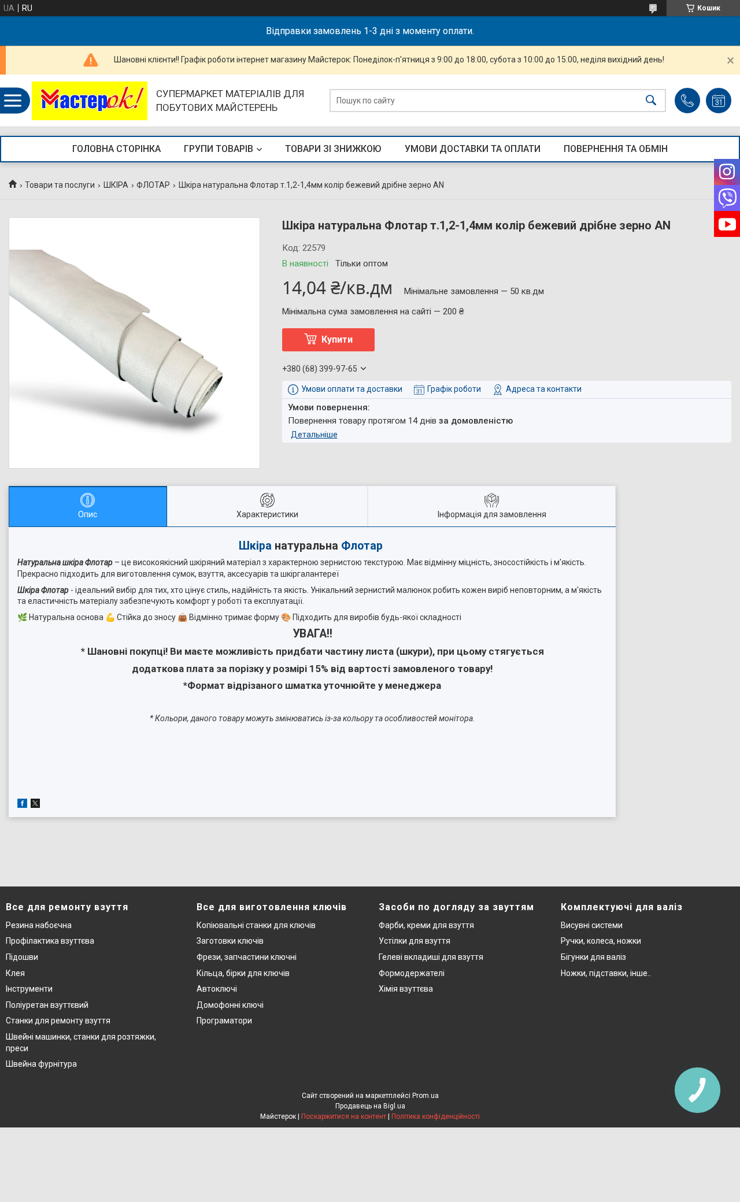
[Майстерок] (89, 100)
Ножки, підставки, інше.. (606, 973)
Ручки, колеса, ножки (601, 940)
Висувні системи (592, 925)
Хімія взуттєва (406, 988)
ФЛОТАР (153, 185)
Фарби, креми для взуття (426, 925)
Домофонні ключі (230, 1005)
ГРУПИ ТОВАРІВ (218, 148)
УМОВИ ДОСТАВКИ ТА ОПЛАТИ (473, 148)
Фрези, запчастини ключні (247, 957)
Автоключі (217, 988)
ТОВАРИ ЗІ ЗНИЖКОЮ (333, 148)
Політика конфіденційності (435, 1116)
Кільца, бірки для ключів (243, 973)
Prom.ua (425, 1096)
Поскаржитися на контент (343, 1116)
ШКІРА (115, 185)
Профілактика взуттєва (50, 940)
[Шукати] (651, 101)
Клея (15, 973)
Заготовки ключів (230, 940)
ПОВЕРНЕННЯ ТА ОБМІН (616, 148)
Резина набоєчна (39, 925)
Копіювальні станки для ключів (256, 925)
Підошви (22, 957)
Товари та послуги (60, 185)
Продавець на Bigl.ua (370, 1106)
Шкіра (255, 545)
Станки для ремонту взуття (58, 1020)
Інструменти (29, 988)
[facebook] (22, 805)
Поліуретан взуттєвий (47, 1005)
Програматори (224, 1020)
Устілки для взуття (414, 940)
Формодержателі (412, 973)
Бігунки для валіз (593, 957)
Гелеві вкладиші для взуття (431, 957)
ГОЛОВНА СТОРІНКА (116, 148)
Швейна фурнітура (41, 1064)
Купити (337, 339)
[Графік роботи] (718, 100)
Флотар (362, 545)
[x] (35, 805)
